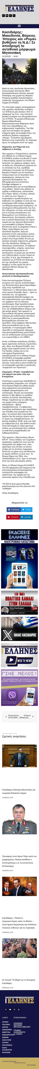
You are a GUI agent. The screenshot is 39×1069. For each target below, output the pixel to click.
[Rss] (14, 15)
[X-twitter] (3, 15)
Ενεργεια (6, 1032)
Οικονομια (7, 1030)
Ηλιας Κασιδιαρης (7, 1049)
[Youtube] (7, 15)
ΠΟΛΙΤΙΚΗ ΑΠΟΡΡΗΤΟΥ (9, 1061)
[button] (19, 25)
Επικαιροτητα (8, 1035)
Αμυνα (5, 1027)
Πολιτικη (6, 1024)
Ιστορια (5, 1042)
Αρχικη (5, 1022)
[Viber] (10, 15)
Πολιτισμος (7, 1045)
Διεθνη (5, 1037)
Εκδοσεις (6, 1052)
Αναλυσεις (6, 1040)
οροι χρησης (31, 1065)
